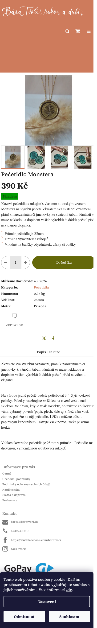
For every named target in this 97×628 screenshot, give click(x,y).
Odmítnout (24, 616)
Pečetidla (41, 287)
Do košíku (64, 262)
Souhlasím (69, 616)
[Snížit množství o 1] (5, 262)
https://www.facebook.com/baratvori (36, 540)
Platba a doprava (14, 495)
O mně (6, 473)
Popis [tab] (41, 352)
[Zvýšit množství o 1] (25, 262)
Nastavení (47, 601)
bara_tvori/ (18, 549)
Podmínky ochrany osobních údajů (26, 484)
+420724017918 (20, 531)
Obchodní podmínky (16, 479)
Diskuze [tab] (53, 352)
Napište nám (11, 490)
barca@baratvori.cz (24, 522)
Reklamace (9, 500)
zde (69, 589)
